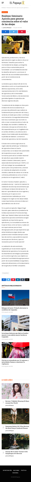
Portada (4, 7)
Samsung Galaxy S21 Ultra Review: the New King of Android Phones (17, 427)
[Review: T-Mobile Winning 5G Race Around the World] (15, 391)
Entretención (7, 470)
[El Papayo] (17, 2)
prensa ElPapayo (7, 27)
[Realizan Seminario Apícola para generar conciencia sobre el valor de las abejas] (15, 44)
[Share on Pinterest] (22, 31)
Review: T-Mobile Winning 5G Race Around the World (17, 402)
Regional (4, 12)
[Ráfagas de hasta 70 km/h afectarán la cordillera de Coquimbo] (15, 298)
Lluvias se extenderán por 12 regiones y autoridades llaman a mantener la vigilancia (15, 362)
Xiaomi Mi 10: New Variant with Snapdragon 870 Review (16, 452)
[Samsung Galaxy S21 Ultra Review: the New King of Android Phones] (15, 416)
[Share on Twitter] (14, 31)
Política (23, 470)
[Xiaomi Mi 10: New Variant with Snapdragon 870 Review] (15, 441)
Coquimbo (5, 273)
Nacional (16, 470)
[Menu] (3, 3)
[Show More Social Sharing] (27, 31)
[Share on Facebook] (5, 31)
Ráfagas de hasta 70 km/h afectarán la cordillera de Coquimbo (15, 309)
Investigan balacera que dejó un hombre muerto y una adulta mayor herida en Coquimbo (15, 335)
